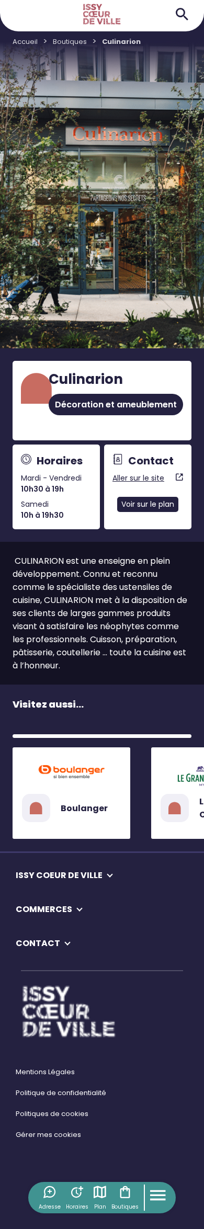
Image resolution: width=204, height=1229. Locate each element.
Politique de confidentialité (61, 1093)
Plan (100, 1207)
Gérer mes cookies (48, 1135)
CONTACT (38, 943)
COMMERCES (44, 909)
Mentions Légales (45, 1072)
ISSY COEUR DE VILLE (59, 875)
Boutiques (125, 1207)
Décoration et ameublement (116, 405)
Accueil (25, 42)
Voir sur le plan (147, 504)
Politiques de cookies (52, 1114)
